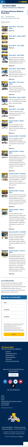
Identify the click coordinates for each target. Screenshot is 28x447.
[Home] (13, 6)
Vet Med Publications (10, 16)
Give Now (13, 375)
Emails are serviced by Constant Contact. (11, 330)
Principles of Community (19, 427)
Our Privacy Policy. (21, 330)
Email (5, 302)
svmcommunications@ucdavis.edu (9, 290)
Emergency (8, 351)
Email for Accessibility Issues (12, 361)
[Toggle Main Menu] (2, 2)
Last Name (6, 316)
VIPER (2, 396)
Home (2, 16)
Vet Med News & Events (11, 353)
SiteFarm (21, 436)
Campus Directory (5, 403)
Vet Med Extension (9, 355)
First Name (6, 309)
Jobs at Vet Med (5, 405)
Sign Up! (14, 334)
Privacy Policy (8, 359)
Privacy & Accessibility (7, 427)
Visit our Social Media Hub (13, 390)
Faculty (3, 398)
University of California (7, 429)
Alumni (2, 399)
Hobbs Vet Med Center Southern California (11, 401)
